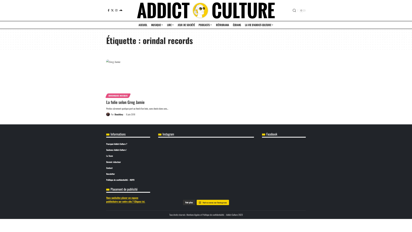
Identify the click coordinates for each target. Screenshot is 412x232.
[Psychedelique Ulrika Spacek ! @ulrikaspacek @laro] (238, 170)
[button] (294, 10)
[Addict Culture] (206, 10)
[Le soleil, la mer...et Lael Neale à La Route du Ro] (238, 188)
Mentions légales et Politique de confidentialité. (206, 214)
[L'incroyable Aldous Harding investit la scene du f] (174, 188)
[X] (112, 10)
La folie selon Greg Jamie (125, 102)
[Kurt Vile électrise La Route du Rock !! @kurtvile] (206, 170)
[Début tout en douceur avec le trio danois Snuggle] (206, 188)
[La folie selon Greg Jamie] (137, 78)
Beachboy (119, 114)
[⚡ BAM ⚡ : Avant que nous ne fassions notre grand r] (174, 151)
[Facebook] (108, 10)
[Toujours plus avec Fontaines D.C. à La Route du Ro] (238, 151)
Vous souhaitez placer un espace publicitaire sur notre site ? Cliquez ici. (125, 199)
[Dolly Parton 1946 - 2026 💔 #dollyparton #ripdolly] (206, 151)
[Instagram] (116, 10)
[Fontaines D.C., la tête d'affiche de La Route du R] (174, 170)
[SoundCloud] (120, 10)
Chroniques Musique (118, 95)
